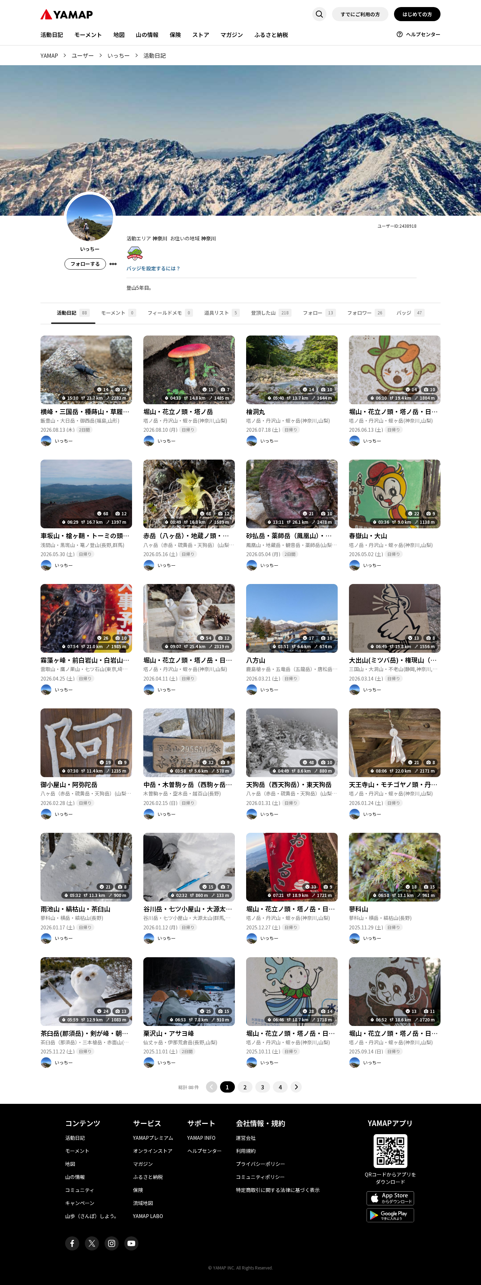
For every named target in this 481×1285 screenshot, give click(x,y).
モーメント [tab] (117, 312)
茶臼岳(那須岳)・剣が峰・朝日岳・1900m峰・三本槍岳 (119, 1033)
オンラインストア (153, 1150)
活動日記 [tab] (72, 312)
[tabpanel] (240, 708)
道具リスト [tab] (220, 312)
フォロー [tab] (318, 312)
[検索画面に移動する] (319, 14)
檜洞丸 (255, 411)
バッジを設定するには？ (153, 268)
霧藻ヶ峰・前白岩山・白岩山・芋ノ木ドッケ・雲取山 (116, 659)
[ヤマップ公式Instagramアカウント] (112, 1243)
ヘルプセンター (423, 34)
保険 (175, 34)
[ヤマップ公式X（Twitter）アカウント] (92, 1243)
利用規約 (246, 1150)
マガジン (231, 34)
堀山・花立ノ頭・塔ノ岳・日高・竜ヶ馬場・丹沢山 (319, 908)
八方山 (255, 659)
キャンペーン (79, 1202)
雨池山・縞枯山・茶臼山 (75, 908)
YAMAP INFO (201, 1137)
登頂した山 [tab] (270, 312)
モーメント (88, 34)
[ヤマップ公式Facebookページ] (72, 1243)
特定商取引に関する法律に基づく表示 (278, 1189)
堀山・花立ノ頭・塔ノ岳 (178, 411)
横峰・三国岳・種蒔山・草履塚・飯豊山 (97, 411)
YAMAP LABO (148, 1215)
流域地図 (143, 1202)
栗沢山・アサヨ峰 (168, 1033)
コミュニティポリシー (260, 1176)
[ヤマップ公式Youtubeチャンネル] (131, 1243)
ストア (200, 34)
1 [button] (227, 1087)
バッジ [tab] (409, 312)
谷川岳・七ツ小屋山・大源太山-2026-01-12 (205, 908)
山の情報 (147, 34)
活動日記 (51, 34)
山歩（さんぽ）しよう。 (92, 1215)
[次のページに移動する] (296, 1087)
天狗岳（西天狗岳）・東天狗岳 (289, 784)
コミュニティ (79, 1189)
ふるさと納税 (271, 34)
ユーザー (82, 55)
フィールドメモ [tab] (169, 312)
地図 (119, 34)
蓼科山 (358, 908)
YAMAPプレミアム (153, 1137)
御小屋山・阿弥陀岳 (69, 784)
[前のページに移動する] (211, 1087)
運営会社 (246, 1137)
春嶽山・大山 (368, 535)
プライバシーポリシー (260, 1163)
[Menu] (113, 264)
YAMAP (49, 55)
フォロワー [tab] (364, 312)
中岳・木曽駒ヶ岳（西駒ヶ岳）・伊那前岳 (202, 784)
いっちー (118, 55)
